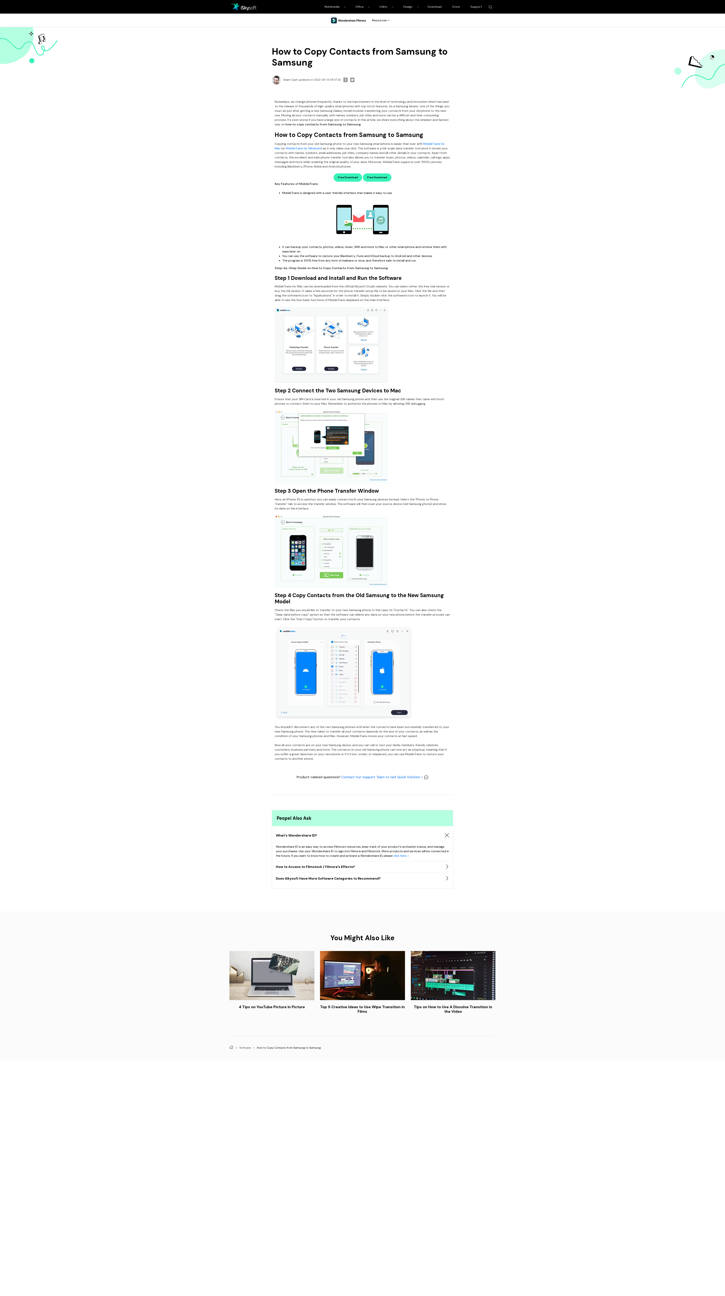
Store (456, 7)
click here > (401, 856)
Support (476, 7)
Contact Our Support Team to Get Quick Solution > (382, 777)
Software (245, 1047)
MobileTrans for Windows (303, 148)
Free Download (348, 177)
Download (435, 7)
